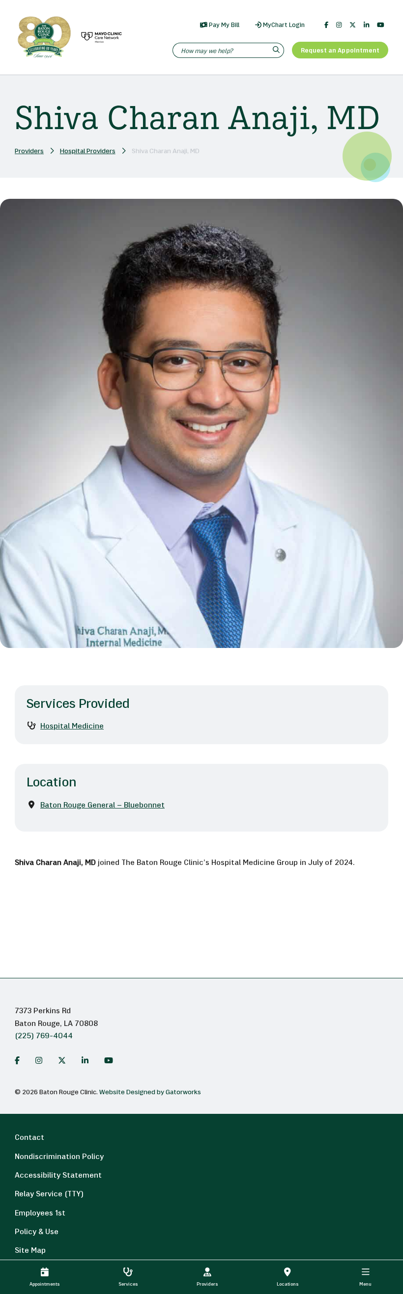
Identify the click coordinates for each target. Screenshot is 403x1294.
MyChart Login (283, 25)
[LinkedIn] (366, 25)
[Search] (277, 50)
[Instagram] (338, 25)
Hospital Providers (87, 151)
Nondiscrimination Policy (59, 1157)
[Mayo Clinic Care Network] (100, 37)
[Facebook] (326, 25)
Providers (29, 151)
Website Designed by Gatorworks (150, 1092)
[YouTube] (380, 25)
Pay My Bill (223, 25)
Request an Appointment (340, 51)
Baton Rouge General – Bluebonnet (102, 805)
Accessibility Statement (58, 1176)
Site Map (30, 1251)
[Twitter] (352, 25)
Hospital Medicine (72, 726)
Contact (29, 1138)
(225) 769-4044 (44, 1036)
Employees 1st (40, 1213)
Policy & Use (36, 1232)
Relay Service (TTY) (49, 1194)
